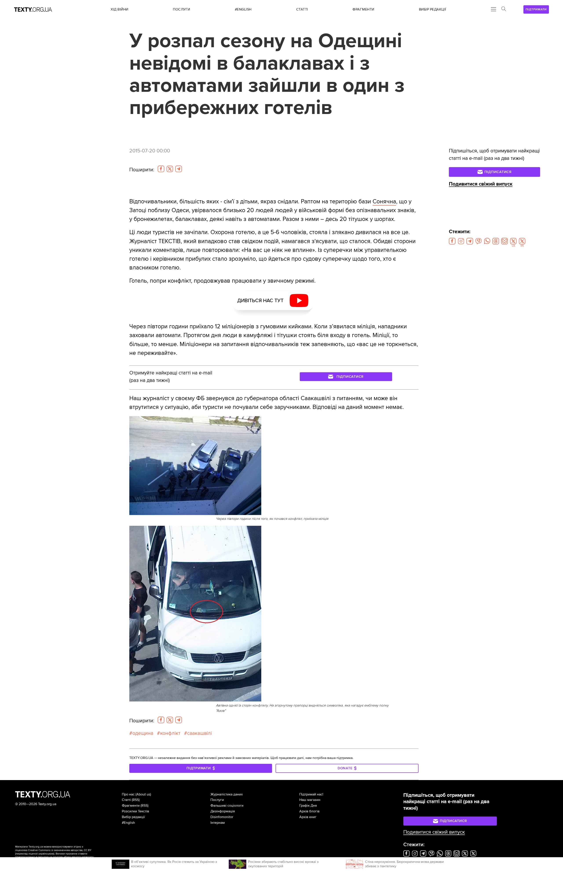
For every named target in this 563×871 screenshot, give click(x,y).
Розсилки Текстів (135, 811)
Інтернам (217, 822)
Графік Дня (308, 805)
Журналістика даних (226, 794)
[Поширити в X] (169, 169)
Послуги (217, 800)
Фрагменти (131, 805)
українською (46, 853)
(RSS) (136, 800)
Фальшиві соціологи (226, 805)
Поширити (141, 170)
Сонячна (384, 201)
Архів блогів (309, 811)
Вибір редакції (133, 817)
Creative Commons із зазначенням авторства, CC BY (59, 850)
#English (128, 822)
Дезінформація (222, 811)
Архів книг (307, 817)
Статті (126, 800)
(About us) (143, 794)
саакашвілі (199, 733)
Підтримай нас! (311, 794)
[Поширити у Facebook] (161, 169)
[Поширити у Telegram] (178, 169)
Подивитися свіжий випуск (480, 184)
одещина (142, 733)
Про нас (128, 794)
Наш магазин (309, 800)
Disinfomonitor (221, 817)
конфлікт (170, 733)
